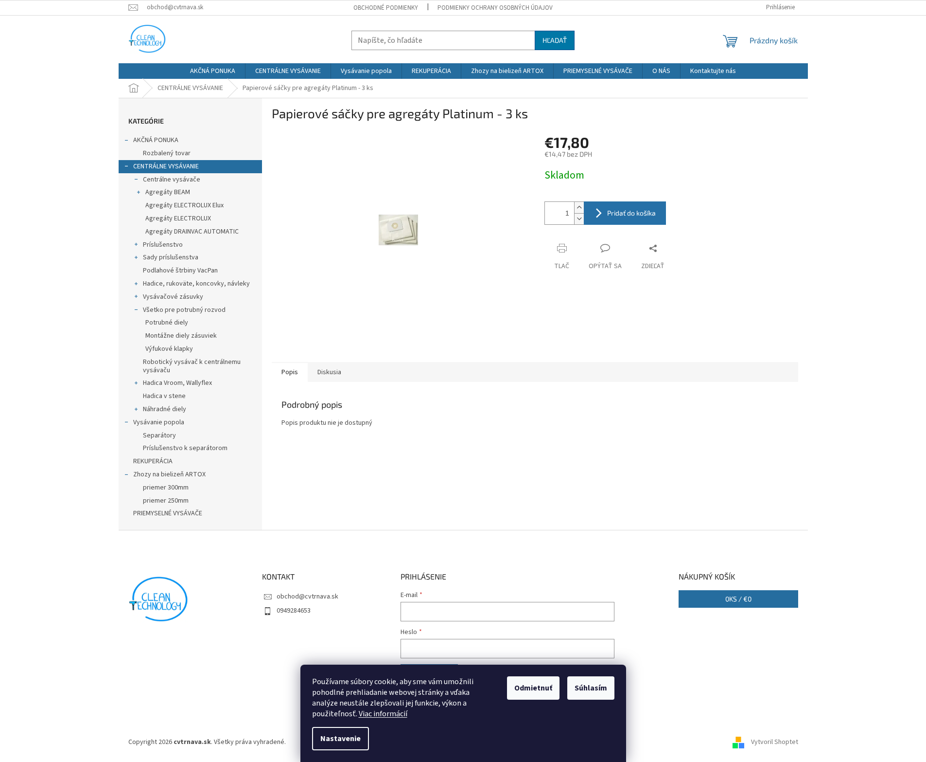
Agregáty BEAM (167, 192)
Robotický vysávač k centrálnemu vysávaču (192, 366)
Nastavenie (340, 738)
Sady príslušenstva (170, 257)
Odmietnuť (533, 688)
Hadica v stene (164, 396)
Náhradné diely (164, 409)
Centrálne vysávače (171, 179)
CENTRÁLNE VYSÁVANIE (166, 166)
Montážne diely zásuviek (181, 336)
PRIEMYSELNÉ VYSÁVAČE (167, 513)
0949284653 (294, 611)
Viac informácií (383, 713)
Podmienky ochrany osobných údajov (495, 7)
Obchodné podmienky (385, 7)
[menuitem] (212, 71)
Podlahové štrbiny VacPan (180, 270)
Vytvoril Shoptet (774, 742)
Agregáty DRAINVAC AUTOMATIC (192, 231)
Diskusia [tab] (329, 372)
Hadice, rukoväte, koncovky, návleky (196, 284)
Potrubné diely (166, 322)
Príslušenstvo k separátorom (185, 448)
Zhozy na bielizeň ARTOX (169, 474)
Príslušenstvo (163, 245)
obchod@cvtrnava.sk (307, 596)
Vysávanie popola (158, 422)
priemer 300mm (166, 487)
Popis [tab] (289, 372)
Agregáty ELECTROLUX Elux (184, 205)
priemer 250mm (166, 501)
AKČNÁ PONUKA (155, 140)
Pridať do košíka (631, 213)
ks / (738, 599)
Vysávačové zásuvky (173, 297)
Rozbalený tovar (167, 153)
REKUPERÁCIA (153, 461)
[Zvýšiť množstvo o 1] (579, 207)
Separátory (159, 435)
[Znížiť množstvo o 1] (579, 218)
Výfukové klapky (169, 349)
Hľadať (554, 40)
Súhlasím (591, 688)
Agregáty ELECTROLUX (178, 218)
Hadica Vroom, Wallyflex (177, 383)
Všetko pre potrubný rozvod (184, 310)
